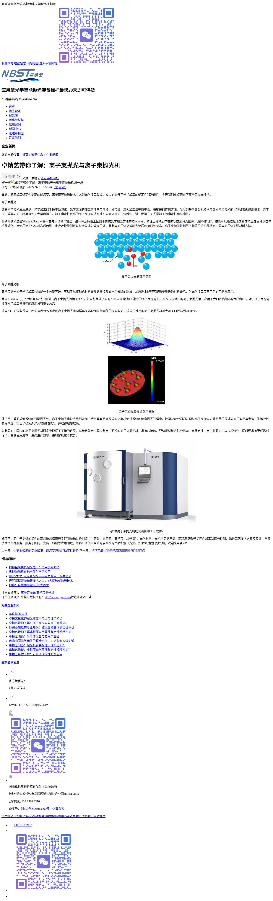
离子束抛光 (28, 592)
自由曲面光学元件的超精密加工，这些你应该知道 (41, 640)
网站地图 (33, 63)
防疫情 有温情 (18, 614)
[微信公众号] (41, 890)
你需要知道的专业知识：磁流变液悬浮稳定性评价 (46, 550)
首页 (12, 106)
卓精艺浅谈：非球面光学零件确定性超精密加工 (40, 649)
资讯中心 (37, 154)
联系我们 (15, 137)
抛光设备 (15, 111)
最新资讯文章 (10, 662)
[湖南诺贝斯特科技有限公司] (22, 80)
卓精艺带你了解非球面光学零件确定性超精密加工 (41, 631)
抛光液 (13, 115)
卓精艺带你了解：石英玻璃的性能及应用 (35, 654)
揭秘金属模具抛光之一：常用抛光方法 (34, 567)
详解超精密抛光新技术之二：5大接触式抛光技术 (41, 580)
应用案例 (15, 124)
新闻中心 (15, 128)
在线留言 (20, 63)
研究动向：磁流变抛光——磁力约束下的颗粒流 (40, 576)
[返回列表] (11, 178)
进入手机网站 (48, 63)
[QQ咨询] (10, 777)
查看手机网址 (50, 178)
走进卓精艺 (16, 133)
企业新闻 (52, 154)
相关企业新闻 (10, 605)
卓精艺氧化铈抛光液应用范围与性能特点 (118, 550)
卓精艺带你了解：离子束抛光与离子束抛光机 (38, 623)
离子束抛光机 (45, 592)
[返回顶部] (11, 896)
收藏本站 (7, 63)
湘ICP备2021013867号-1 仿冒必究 (42, 808)
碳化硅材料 (16, 120)
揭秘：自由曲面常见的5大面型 (29, 585)
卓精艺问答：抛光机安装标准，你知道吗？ (37, 645)
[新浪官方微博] (10, 712)
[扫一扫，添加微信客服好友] (140, 744)
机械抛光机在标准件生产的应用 (30, 571)
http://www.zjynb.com (58, 597)
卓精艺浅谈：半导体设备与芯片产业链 (34, 636)
